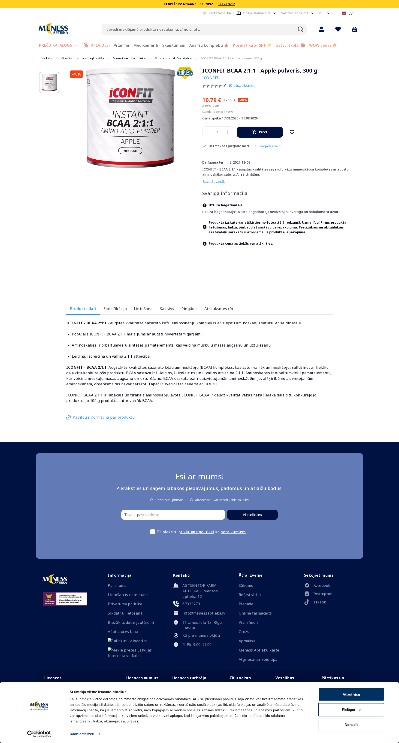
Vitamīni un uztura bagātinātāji (82, 58)
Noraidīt (351, 725)
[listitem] (330, 587)
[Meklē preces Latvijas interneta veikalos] (134, 656)
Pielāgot (348, 709)
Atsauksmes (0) (218, 309)
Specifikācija (115, 309)
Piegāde (189, 309)
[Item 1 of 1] (131, 118)
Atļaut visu (351, 694)
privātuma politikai (196, 532)
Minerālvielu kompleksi (129, 58)
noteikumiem (233, 532)
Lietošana (143, 309)
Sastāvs (167, 309)
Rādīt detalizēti (82, 734)
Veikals (47, 58)
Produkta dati (83, 309)
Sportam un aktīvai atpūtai (173, 58)
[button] (216, 13)
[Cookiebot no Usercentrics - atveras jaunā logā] (39, 734)
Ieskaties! (226, 4)
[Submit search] (300, 29)
